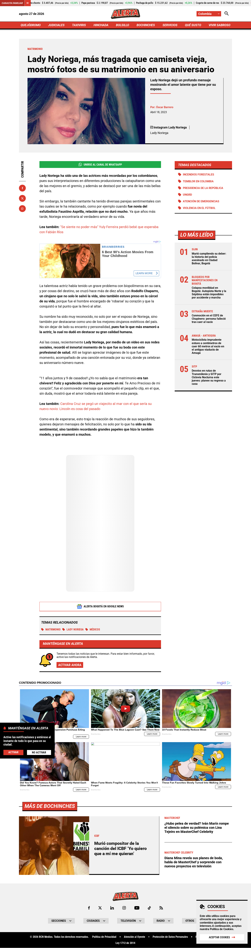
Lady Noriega (75, 629)
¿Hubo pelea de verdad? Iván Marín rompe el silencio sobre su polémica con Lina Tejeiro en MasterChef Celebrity (196, 827)
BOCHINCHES (146, 25)
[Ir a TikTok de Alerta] (149, 908)
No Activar (39, 752)
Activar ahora (69, 665)
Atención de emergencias (201, 201)
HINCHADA (101, 25)
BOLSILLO (122, 25)
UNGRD (187, 194)
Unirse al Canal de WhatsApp (103, 164)
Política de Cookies (221, 929)
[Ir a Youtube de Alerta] (136, 908)
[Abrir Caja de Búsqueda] (227, 13)
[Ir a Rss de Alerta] (161, 908)
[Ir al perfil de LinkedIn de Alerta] (112, 908)
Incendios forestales (198, 174)
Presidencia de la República (203, 188)
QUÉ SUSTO (193, 25)
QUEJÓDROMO (31, 25)
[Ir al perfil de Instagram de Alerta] (124, 908)
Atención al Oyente (134, 937)
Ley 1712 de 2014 (125, 943)
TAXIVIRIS (79, 25)
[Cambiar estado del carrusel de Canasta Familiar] (28, 3)
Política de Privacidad (104, 937)
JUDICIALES (56, 25)
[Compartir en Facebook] (22, 188)
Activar (13, 752)
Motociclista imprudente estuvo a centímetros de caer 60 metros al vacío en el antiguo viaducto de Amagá (208, 346)
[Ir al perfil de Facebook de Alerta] (89, 908)
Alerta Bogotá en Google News (104, 606)
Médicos (95, 629)
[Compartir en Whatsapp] (22, 208)
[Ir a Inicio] (125, 14)
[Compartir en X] (22, 198)
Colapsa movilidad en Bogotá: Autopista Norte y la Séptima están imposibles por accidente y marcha (209, 292)
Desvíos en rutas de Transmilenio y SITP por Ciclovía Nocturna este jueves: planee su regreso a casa (209, 377)
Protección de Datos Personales (170, 937)
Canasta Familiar (12, 3)
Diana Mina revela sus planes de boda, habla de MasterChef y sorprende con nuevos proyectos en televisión (193, 862)
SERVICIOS (170, 25)
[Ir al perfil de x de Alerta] (100, 908)
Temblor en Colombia (198, 181)
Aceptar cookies (219, 937)
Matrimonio (53, 629)
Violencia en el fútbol (199, 208)
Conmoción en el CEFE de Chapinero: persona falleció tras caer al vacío (209, 319)
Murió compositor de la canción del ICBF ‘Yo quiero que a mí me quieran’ (120, 848)
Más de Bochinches (50, 806)
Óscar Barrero (164, 107)
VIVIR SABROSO (219, 25)
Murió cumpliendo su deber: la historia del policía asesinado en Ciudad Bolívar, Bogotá (209, 258)
